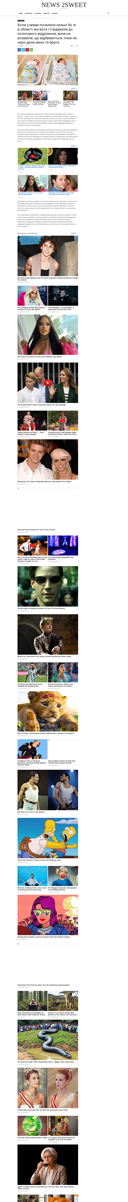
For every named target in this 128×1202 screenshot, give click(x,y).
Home (20, 13)
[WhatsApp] (31, 49)
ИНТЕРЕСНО (28, 13)
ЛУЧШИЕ (54, 13)
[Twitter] (23, 49)
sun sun (21, 45)
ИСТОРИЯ (38, 13)
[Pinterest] (27, 49)
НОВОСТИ (46, 13)
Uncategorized (26, 18)
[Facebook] (19, 49)
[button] (108, 13)
